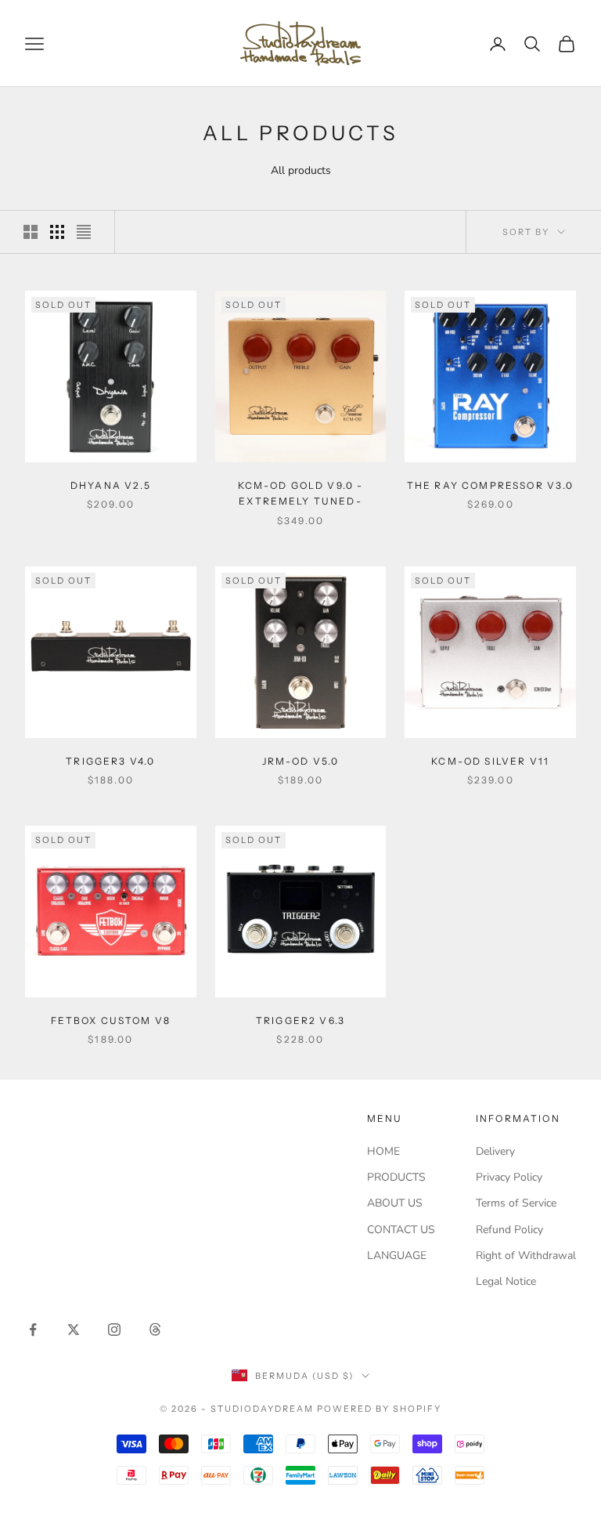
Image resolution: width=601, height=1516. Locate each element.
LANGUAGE (396, 1255)
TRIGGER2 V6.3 (300, 1020)
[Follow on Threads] (155, 1329)
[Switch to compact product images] (84, 232)
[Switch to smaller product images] (57, 232)
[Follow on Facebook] (33, 1329)
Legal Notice (506, 1281)
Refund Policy (509, 1229)
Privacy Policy (509, 1177)
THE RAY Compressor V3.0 (490, 485)
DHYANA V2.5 (110, 485)
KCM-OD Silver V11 (490, 761)
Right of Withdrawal (526, 1255)
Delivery (495, 1151)
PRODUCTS (396, 1177)
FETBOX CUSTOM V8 (111, 1020)
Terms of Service (516, 1203)
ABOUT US (395, 1203)
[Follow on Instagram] (114, 1329)
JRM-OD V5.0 (301, 761)
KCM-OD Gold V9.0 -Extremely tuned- (301, 493)
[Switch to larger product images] (30, 232)
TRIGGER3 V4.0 (110, 761)
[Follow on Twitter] (73, 1329)
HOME (383, 1151)
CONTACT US (401, 1229)
